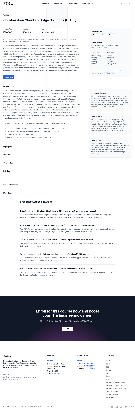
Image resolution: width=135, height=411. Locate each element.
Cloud (108, 376)
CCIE (107, 367)
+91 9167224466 (87, 364)
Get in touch (108, 73)
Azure (108, 379)
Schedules (103, 47)
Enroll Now (9, 77)
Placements (73, 3)
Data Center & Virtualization (115, 385)
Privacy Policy (50, 406)
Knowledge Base (88, 3)
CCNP (108, 364)
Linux (107, 373)
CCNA (108, 361)
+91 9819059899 (91, 368)
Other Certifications (112, 391)
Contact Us (126, 3)
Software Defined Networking (116, 388)
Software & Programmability (115, 382)
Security (108, 370)
